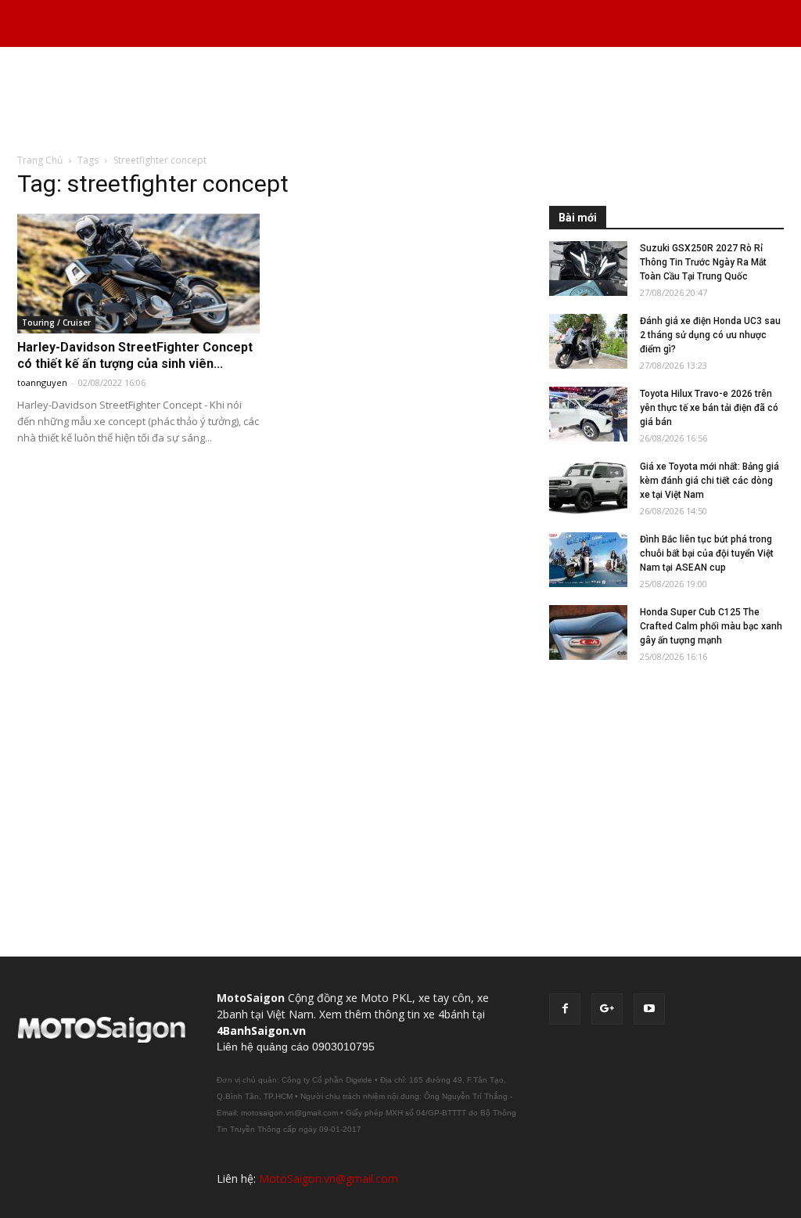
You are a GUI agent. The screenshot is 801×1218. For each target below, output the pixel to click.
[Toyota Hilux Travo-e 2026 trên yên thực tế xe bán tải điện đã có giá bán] (588, 414)
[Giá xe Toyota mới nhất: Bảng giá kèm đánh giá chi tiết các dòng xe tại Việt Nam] (588, 486)
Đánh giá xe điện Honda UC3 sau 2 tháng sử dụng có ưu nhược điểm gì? (710, 335)
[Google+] (607, 1009)
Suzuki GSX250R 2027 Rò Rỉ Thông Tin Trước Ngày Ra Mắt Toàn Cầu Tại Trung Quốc (703, 262)
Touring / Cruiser (56, 322)
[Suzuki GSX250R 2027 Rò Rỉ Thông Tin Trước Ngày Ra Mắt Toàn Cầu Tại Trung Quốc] (588, 268)
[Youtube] (649, 1009)
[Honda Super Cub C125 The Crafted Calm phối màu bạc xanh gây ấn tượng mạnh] (588, 632)
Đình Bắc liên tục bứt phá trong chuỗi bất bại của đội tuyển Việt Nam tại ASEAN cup (707, 553)
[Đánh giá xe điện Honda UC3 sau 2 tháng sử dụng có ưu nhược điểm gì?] (588, 341)
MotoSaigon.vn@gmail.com (328, 1178)
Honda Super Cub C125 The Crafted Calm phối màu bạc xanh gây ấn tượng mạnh (711, 626)
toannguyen (42, 382)
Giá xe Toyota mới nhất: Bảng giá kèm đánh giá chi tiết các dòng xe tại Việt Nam (709, 480)
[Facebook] (564, 1009)
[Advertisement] (400, 101)
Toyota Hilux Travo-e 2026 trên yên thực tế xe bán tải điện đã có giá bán (709, 407)
